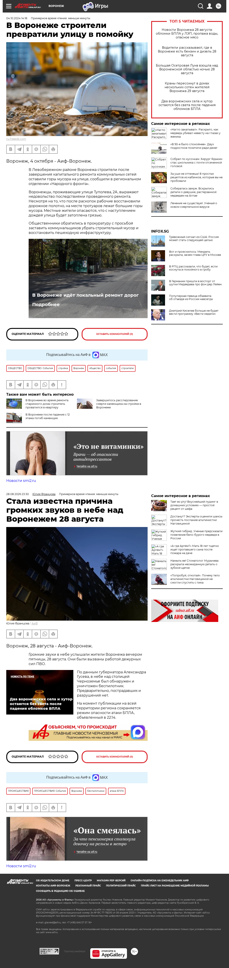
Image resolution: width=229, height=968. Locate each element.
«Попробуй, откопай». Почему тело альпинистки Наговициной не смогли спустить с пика (195, 579)
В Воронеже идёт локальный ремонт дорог (85, 295)
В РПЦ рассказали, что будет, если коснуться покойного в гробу (193, 268)
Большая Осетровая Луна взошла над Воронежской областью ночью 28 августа (187, 69)
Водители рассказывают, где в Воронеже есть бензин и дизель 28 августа (187, 51)
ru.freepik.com (16, 139)
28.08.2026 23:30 (17, 494)
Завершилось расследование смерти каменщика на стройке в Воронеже (118, 404)
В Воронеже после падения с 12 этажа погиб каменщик (47, 416)
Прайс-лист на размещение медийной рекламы (175, 885)
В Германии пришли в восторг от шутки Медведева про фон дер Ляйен (195, 283)
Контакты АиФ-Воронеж (53, 885)
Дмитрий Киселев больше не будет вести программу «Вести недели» (193, 312)
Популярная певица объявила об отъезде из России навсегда (191, 297)
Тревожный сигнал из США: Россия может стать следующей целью (194, 238)
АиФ (35, 623)
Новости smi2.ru (21, 481)
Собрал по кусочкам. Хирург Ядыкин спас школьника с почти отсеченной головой (196, 162)
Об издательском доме (52, 880)
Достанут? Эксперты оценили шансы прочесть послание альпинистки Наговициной (196, 520)
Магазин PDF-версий (111, 880)
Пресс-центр (83, 880)
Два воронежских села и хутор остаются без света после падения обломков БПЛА (187, 105)
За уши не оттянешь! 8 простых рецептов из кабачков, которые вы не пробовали (196, 177)
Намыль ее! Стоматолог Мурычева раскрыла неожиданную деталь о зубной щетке (194, 564)
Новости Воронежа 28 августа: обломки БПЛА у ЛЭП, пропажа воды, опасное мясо (187, 33)
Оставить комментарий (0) (114, 334)
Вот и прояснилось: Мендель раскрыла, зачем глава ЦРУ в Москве (195, 253)
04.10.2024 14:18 (16, 18)
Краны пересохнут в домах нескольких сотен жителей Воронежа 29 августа (187, 87)
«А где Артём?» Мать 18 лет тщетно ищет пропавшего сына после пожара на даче (194, 549)
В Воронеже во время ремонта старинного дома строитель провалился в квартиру (46, 404)
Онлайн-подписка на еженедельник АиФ (160, 880)
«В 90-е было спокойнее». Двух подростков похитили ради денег (194, 146)
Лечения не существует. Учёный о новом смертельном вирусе (193, 205)
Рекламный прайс (88, 885)
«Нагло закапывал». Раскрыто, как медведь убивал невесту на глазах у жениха (195, 133)
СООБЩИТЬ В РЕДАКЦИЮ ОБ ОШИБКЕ (60, 891)
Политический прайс (121, 885)
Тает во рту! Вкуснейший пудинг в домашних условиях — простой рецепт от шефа (194, 505)
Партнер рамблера (74, 951)
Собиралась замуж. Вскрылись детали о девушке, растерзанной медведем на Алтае (193, 192)
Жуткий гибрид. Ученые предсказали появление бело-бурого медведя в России (196, 534)
